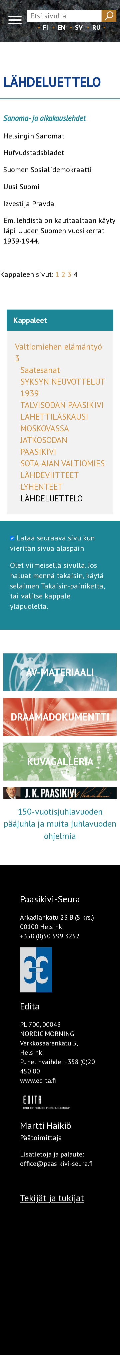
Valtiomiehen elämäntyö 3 (58, 352)
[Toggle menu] (15, 21)
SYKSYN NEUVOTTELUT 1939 (62, 387)
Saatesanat (40, 370)
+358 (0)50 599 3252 (50, 936)
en (61, 27)
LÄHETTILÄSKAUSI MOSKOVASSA (54, 422)
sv (79, 27)
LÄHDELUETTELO (51, 498)
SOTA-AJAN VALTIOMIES (62, 463)
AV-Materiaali (60, 672)
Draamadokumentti (60, 716)
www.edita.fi (38, 1080)
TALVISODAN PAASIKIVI (62, 405)
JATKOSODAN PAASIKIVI (43, 446)
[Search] (108, 16)
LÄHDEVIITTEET (49, 475)
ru (96, 27)
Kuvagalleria (60, 761)
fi (45, 27)
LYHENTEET (41, 486)
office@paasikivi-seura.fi (56, 1163)
